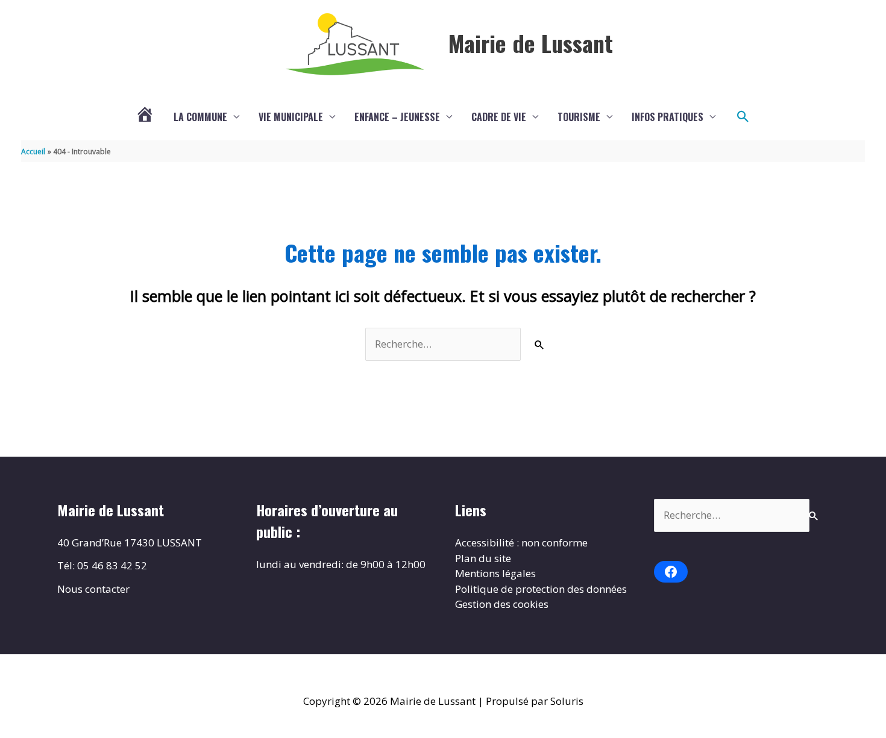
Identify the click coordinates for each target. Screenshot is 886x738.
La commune (200, 117)
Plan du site (483, 558)
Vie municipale (291, 117)
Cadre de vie (498, 117)
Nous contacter (93, 589)
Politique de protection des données (541, 589)
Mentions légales (495, 573)
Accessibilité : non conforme (521, 542)
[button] (743, 117)
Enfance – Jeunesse (397, 117)
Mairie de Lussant (530, 43)
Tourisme (579, 117)
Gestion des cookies (501, 604)
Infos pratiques (667, 117)
